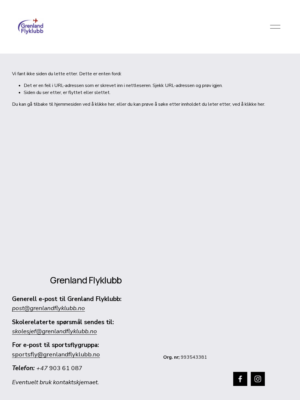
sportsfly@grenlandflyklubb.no (56, 354)
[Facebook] (240, 379)
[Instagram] (258, 379)
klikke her (105, 104)
